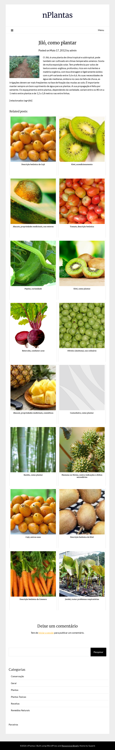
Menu (101, 30)
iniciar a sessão (46, 632)
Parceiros (13, 724)
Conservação (17, 676)
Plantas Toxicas (18, 696)
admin (73, 50)
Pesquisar (98, 652)
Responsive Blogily (70, 745)
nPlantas (57, 15)
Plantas (14, 690)
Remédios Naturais (20, 710)
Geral (13, 683)
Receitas (15, 703)
